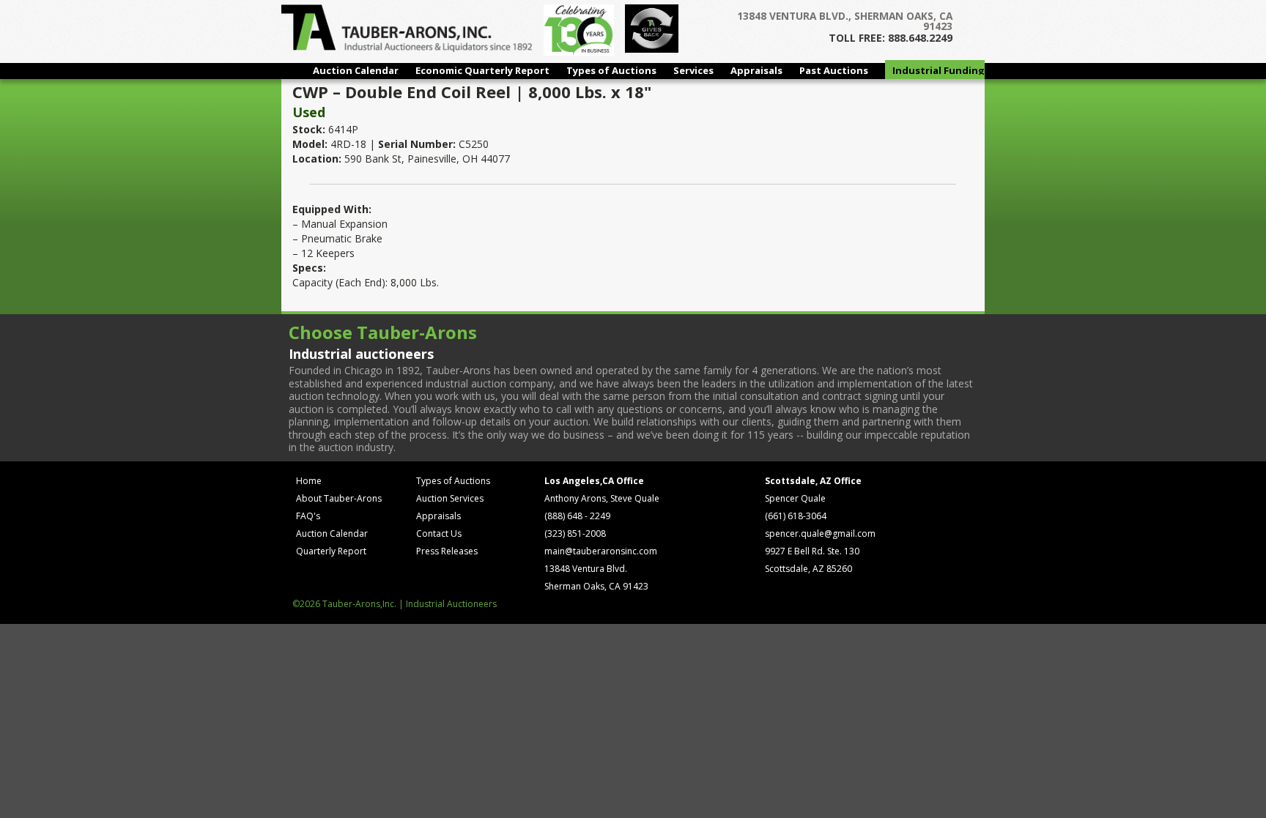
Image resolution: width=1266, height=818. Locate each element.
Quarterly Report (331, 551)
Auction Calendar (356, 70)
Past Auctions (833, 70)
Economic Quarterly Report (482, 70)
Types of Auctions (611, 70)
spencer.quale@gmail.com (820, 533)
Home (309, 481)
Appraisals (756, 70)
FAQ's (308, 516)
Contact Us (439, 533)
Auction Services (450, 498)
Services (693, 70)
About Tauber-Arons (339, 498)
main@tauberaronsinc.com (600, 551)
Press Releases (447, 551)
